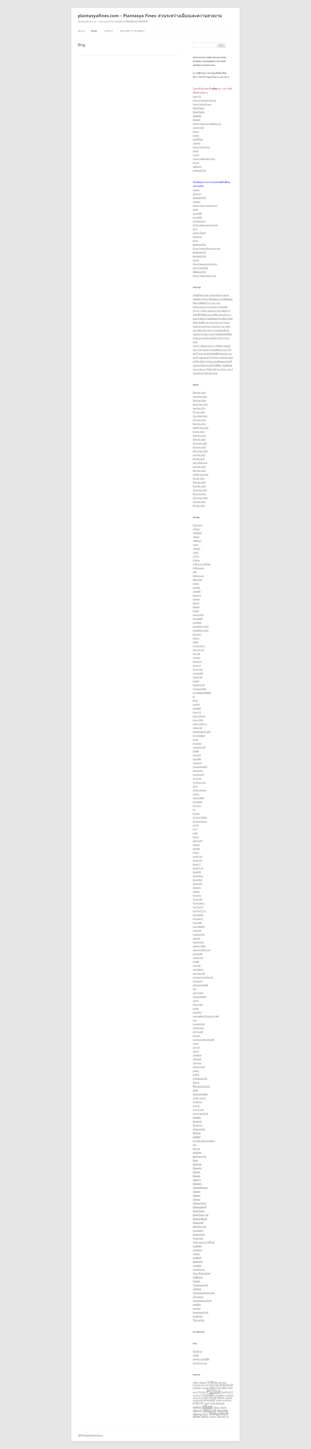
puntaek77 (198, 918)
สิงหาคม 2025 (199, 439)
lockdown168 (199, 747)
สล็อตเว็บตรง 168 (200, 1215)
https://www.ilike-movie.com (206, 248)
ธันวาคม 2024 (199, 470)
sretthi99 (197, 1012)
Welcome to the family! (132, 31)
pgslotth (197, 887)
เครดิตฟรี (197, 1257)
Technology (198, 1027)
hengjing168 (198, 684)
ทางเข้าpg (197, 1102)
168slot (196, 529)
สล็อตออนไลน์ (199, 271)
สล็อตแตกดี (198, 1222)
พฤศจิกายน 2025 (200, 427)
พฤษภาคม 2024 (200, 497)
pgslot (196, 151)
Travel (196, 1043)
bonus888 (197, 618)
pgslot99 (197, 872)
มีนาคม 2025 (199, 458)
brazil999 (197, 622)
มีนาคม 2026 (199, 412)
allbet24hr (197, 579)
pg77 (195, 229)
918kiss (196, 190)
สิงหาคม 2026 (199, 392)
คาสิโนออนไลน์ (200, 1078)
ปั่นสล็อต (197, 1117)
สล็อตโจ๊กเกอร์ (199, 1226)
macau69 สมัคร (200, 766)
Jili (194, 696)
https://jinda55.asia (202, 104)
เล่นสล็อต (197, 1265)
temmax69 (198, 1031)
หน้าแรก (81, 31)
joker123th (198, 720)
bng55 (196, 610)
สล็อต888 (197, 115)
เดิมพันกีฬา (198, 1261)
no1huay (197, 778)
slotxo (196, 131)
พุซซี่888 (197, 1137)
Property (197, 895)
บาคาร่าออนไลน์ (200, 267)
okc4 (195, 786)
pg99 (195, 833)
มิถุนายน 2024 (199, 494)
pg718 (196, 825)
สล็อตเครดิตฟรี (199, 1207)
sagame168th (199, 946)
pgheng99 (197, 840)
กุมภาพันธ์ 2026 (200, 416)
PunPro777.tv (199, 911)
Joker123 (197, 712)
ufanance (197, 1063)
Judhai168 (197, 727)
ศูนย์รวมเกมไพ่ (200, 1156)
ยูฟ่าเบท (196, 1148)
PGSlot (196, 852)
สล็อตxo (196, 1199)
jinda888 (197, 708)
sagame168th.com (201, 950)
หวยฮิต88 (197, 1246)
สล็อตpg (196, 1195)
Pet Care (197, 805)
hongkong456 (199, 688)
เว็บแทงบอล (198, 1296)
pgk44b (196, 848)
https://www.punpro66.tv (205, 264)
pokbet (196, 891)
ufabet (219, 1400)
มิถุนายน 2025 (199, 447)
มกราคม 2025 (199, 466)
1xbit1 (196, 552)
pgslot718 (197, 860)
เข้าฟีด (196, 1355)
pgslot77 (197, 864)
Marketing (198, 770)
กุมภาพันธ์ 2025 (200, 462)
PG (194, 809)
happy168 (197, 677)
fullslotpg (197, 236)
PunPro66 (197, 899)
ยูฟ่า (195, 1144)
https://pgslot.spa (201, 147)
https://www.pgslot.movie (205, 225)
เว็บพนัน (196, 1281)
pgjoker (196, 844)
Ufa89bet (197, 1055)
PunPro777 (198, 907)
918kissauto (198, 568)
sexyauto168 (199, 973)
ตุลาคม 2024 (198, 478)
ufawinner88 (199, 1066)
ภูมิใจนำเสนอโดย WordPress (90, 1435)
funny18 (197, 665)
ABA (195, 571)
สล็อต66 (196, 1176)
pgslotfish (197, 879)
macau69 (197, 762)
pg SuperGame (200, 821)
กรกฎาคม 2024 (200, 490)
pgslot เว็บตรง (199, 232)
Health (196, 681)
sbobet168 (198, 957)
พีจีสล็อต (197, 1133)
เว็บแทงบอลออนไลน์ (202, 1300)
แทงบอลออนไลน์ (200, 1312)
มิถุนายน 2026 (199, 400)
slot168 (212, 1397)
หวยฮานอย (198, 1238)
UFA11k (196, 1047)
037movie (197, 525)
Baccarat (197, 595)
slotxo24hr (198, 1004)
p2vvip (196, 794)
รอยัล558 (197, 1152)
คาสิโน (196, 1074)
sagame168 (198, 942)
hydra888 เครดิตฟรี (202, 692)
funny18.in (198, 669)
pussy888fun (199, 926)
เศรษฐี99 (197, 1304)
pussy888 (197, 213)
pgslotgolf (197, 883)
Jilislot (195, 700)
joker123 (197, 96)
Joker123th (227, 1387)
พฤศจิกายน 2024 (200, 474)
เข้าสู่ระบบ (197, 1351)
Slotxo (196, 1000)
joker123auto (199, 716)
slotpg (196, 135)
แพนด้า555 (198, 1316)
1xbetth (196, 143)
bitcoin (196, 603)
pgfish (196, 836)
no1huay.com (199, 782)
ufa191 (196, 1051)
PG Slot (196, 813)
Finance (196, 657)
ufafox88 (197, 1059)
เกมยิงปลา (197, 1250)
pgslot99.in (198, 875)
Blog (94, 31)
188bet (196, 536)
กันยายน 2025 (199, 435)
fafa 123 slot (198, 649)
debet (195, 642)
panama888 (198, 798)
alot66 (196, 583)
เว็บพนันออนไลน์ (200, 1285)
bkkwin (196, 607)
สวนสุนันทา (198, 1230)
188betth (197, 166)
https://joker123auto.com (205, 205)
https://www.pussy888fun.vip (207, 123)
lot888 (196, 751)
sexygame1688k (200, 985)
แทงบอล (196, 1308)
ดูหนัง (195, 209)
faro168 (196, 653)
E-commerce (199, 646)
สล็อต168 (197, 1164)
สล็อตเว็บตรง (198, 108)
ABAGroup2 (198, 575)
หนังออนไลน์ (199, 1234)
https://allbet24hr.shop (204, 158)
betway (196, 599)
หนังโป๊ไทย (198, 139)
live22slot (197, 743)
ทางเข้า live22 (199, 1098)
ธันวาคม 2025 (199, 423)
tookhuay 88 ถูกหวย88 (203, 1039)
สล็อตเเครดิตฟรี (200, 1218)
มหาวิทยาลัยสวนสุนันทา (204, 1140)
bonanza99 (198, 614)
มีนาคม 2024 (199, 505)
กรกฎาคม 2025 (200, 443)
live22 (195, 240)
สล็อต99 (196, 119)
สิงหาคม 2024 (199, 486)
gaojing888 (198, 673)
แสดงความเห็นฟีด (201, 1359)
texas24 (196, 1035)
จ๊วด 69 (196, 1082)
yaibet (196, 1070)
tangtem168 (198, 1024)
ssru (195, 1020)
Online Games (199, 790)
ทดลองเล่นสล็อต (200, 1094)
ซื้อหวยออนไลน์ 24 (201, 1086)
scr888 (196, 961)
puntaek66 (198, 914)
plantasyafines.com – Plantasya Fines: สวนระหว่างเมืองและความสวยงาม (150, 16)
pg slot (196, 154)
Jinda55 (197, 1387)
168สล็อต (197, 533)
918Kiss (196, 560)
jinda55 (196, 704)
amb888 (197, 591)
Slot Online (198, 992)
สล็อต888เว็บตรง (200, 1187)
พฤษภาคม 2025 (200, 451)
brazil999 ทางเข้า (201, 626)
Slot (194, 988)
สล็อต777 (197, 1179)
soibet (196, 1008)
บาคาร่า (196, 1105)
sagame (196, 201)
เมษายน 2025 (199, 455)
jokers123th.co (200, 723)
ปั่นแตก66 (197, 1121)
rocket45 (197, 930)
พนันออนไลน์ (199, 1129)
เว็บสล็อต (197, 1289)
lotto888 (197, 759)
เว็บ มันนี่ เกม (199, 1269)
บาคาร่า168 (198, 127)
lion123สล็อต (199, 735)
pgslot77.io (198, 868)
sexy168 (197, 965)
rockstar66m (199, 934)
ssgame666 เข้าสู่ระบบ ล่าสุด (206, 1016)
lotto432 (197, 755)
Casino (196, 638)
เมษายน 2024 (199, 501)
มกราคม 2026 (199, 419)
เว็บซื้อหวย (197, 1277)
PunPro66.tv (199, 903)
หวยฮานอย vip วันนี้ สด (203, 1242)
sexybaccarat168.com (203, 977)
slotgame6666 (199, 996)
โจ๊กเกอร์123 (198, 1320)
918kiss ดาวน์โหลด (201, 564)
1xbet (195, 544)
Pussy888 (197, 922)
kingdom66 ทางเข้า (202, 731)
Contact (108, 31)
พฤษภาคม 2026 (200, 404)
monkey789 (198, 774)
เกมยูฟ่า (196, 1254)
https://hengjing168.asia (204, 100)
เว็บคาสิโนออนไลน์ (201, 1273)
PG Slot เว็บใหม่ (200, 817)
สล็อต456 (197, 1168)
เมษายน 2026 (199, 408)
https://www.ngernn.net (204, 275)
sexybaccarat (199, 221)
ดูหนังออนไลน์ (199, 170)
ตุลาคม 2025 (198, 431)
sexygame (197, 981)
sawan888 (197, 953)
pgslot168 (197, 856)
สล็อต (195, 1160)
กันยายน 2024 (199, 482)
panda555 (197, 801)
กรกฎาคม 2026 (200, 396)
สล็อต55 (196, 1172)
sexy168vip (198, 969)
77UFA (196, 556)
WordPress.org (200, 1363)
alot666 (196, 587)
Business (197, 634)
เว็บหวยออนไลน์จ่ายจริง (204, 1292)
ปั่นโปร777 (197, 1125)
